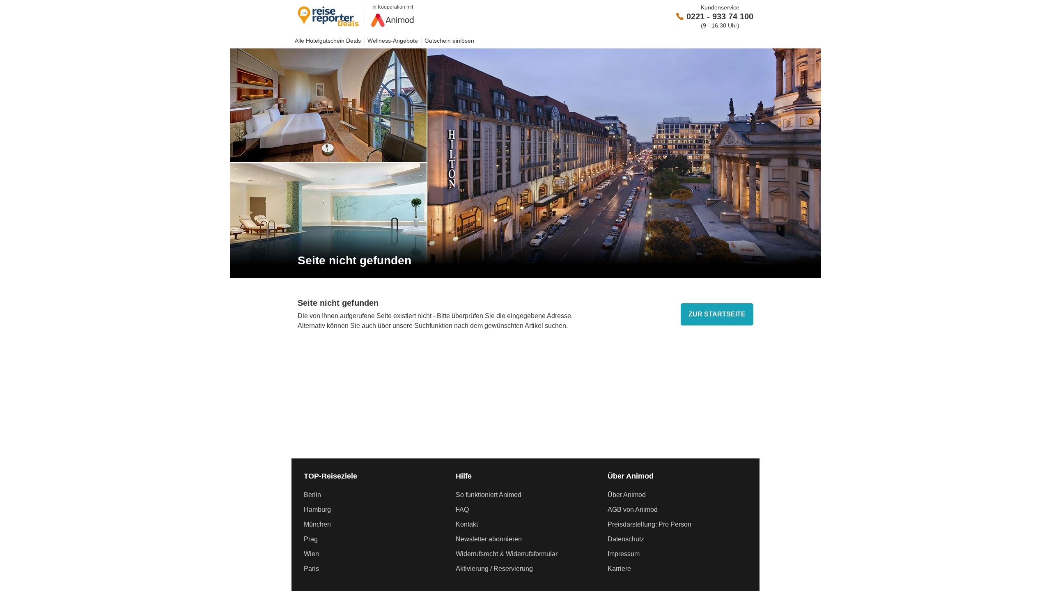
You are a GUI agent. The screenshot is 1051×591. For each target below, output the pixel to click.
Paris (311, 568)
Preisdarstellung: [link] (649, 524)
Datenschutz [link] (626, 539)
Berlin (312, 494)
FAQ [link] (462, 509)
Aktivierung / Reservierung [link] (494, 568)
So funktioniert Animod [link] (488, 494)
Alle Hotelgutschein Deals (328, 40)
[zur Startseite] (331, 16)
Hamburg (317, 509)
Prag (311, 539)
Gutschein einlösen (449, 40)
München (317, 524)
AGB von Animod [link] (633, 509)
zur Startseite (717, 314)
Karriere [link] (619, 568)
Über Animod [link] (627, 494)
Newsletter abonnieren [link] (489, 539)
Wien (311, 553)
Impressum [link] (624, 553)
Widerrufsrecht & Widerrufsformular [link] (507, 553)
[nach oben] (1042, 295)
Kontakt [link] (467, 524)
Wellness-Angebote (392, 40)
